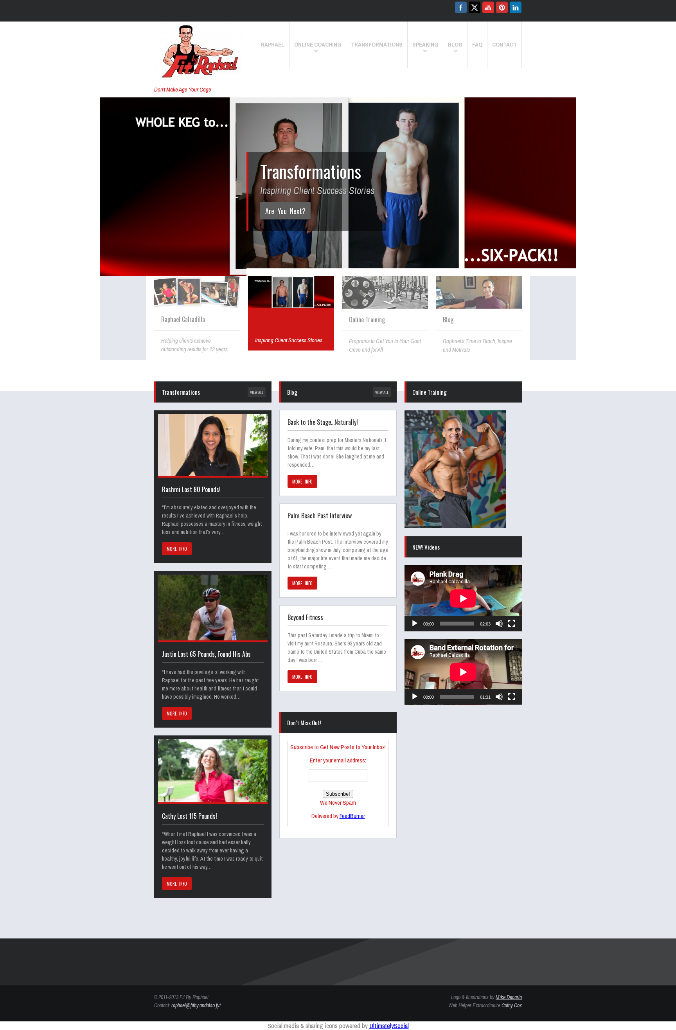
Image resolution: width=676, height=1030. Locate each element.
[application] (463, 598)
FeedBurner (352, 816)
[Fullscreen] (512, 623)
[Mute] (499, 623)
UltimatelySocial (389, 1025)
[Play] (415, 623)
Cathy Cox (512, 1005)
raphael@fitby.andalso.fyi (196, 1005)
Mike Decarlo (509, 997)
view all (256, 392)
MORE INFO (177, 549)
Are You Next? (285, 211)
